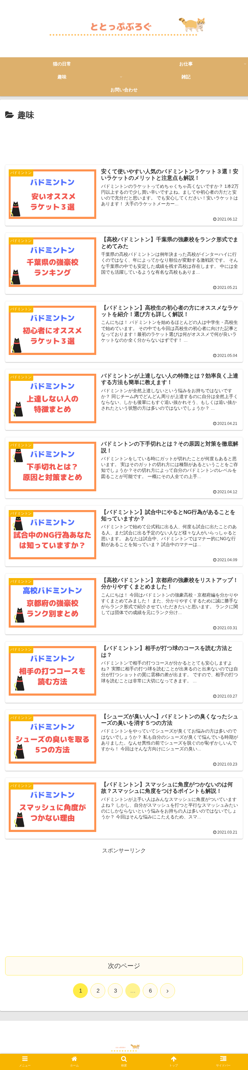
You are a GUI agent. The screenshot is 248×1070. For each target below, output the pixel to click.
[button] (229, 729)
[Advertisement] (124, 140)
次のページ (124, 965)
